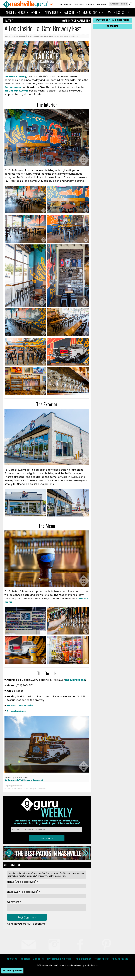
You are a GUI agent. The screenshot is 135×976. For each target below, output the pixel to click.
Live (108, 12)
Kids (117, 12)
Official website (16, 711)
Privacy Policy (120, 959)
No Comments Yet (13, 780)
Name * (22, 881)
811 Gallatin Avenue (16, 90)
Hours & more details (19, 705)
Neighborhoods (17, 12)
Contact (90, 4)
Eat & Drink (72, 12)
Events (35, 12)
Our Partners (46, 36)
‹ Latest (8, 20)
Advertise (101, 4)
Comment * (14, 901)
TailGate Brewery (15, 76)
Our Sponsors (83, 959)
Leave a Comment (33, 780)
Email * (23, 891)
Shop (125, 12)
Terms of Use (101, 959)
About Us (38, 959)
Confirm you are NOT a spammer (26, 923)
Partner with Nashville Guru (112, 20)
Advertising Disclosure (29, 36)
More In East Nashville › (75, 20)
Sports (98, 12)
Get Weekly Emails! (12, 970)
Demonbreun (12, 87)
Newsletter (66, 4)
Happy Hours (52, 12)
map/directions (75, 679)
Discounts (79, 4)
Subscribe (112, 26)
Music (87, 12)
